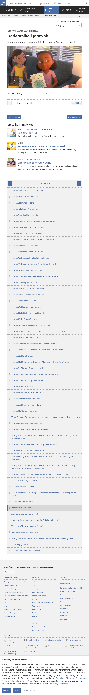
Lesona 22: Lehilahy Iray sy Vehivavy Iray (28, 313)
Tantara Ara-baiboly (39, 627)
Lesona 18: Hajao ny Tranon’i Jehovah (27, 288)
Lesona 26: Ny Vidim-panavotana (25, 337)
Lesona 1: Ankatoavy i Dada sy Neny (27, 190)
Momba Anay (65, 583)
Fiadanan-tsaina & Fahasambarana (16, 596)
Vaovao (63, 577)
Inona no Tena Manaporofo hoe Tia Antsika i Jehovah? (35, 520)
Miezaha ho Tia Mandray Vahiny (25, 532)
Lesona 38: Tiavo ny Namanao (24, 411)
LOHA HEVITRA (44, 183)
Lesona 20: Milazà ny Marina (23, 301)
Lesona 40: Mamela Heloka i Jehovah (27, 423)
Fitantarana (64, 616)
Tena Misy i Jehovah (20, 544)
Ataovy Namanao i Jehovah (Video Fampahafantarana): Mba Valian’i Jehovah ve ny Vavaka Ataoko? (45, 437)
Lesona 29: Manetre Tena (22, 356)
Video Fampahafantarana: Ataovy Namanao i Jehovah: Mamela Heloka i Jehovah (46, 417)
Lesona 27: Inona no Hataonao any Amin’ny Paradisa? (34, 343)
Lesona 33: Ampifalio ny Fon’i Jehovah (27, 380)
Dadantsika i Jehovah (21, 507)
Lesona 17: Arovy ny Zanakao (24, 282)
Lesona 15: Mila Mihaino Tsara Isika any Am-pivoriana (34, 276)
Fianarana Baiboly (10, 589)
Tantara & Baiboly (10, 616)
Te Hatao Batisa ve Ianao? (22, 486)
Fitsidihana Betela (66, 598)
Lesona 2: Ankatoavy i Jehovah (24, 196)
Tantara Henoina (38, 630)
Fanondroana (36, 609)
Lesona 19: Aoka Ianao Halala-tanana (27, 294)
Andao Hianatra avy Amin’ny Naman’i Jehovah (42, 146)
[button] (30, 10)
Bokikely (35, 589)
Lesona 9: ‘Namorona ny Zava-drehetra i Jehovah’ (32, 239)
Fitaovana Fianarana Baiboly (13, 592)
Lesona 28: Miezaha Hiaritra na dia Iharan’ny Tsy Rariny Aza (37, 349)
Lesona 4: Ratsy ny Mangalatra (24, 209)
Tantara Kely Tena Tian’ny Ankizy (25, 550)
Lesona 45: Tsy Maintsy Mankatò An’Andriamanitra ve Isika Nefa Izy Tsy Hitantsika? (42, 458)
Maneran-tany (65, 619)
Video (16, 16)
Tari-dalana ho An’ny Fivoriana (42, 602)
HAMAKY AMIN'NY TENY (70, 21)
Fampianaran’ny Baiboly (12, 577)
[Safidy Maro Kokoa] (85, 16)
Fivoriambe (64, 609)
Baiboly (34, 582)
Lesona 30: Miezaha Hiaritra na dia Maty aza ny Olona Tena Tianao (40, 362)
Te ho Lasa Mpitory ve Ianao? (24, 480)
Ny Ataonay (64, 612)
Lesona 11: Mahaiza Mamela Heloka (27, 252)
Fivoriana (63, 602)
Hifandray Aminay (66, 595)
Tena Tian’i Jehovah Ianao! (22, 501)
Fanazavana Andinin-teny (12, 585)
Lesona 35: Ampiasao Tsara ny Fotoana (28, 392)
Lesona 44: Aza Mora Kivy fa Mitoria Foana (29, 450)
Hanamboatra (29, 690)
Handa (16, 690)
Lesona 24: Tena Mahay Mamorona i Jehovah (30, 325)
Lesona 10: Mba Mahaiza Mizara (25, 245)
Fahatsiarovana (65, 605)
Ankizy (6, 606)
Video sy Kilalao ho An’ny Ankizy (34, 162)
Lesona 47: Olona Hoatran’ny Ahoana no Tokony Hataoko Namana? (40, 474)
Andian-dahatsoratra (39, 596)
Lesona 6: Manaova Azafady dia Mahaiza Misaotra (33, 221)
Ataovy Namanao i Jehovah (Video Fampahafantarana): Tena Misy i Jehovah (44, 538)
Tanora (6, 602)
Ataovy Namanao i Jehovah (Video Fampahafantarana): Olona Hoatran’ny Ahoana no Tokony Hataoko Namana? (43, 467)
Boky (34, 585)
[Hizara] (80, 16)
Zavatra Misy (5, 16)
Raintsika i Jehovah (28, 132)
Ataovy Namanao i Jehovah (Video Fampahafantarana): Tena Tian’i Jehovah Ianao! (43, 494)
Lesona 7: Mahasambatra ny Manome (27, 227)
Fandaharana (36, 606)
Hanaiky (6, 690)
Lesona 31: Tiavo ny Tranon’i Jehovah (27, 368)
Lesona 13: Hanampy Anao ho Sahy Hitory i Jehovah (33, 264)
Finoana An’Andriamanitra (13, 609)
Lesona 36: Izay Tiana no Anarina (25, 398)
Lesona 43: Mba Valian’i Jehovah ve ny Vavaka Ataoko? (34, 444)
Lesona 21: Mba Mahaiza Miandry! (26, 307)
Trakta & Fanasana (38, 592)
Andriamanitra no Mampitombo (25, 514)
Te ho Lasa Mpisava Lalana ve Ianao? (27, 526)
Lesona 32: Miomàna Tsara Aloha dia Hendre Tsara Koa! (35, 374)
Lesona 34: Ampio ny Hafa (22, 386)
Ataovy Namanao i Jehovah (31, 16)
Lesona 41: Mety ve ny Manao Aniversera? (29, 429)
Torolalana (35, 613)
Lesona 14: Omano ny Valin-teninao (26, 270)
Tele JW (34, 616)
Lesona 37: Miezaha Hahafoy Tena (26, 405)
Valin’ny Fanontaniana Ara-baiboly (15, 582)
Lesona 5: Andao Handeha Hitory (25, 215)
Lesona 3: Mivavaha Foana (22, 203)
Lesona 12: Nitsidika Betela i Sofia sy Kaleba (30, 258)
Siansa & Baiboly (9, 613)
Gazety (34, 599)
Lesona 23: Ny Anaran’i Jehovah (25, 319)
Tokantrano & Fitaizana (12, 599)
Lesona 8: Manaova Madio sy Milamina (28, 233)
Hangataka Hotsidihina (68, 591)
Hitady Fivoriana (31, 640)
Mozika (34, 623)
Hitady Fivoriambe (52, 640)
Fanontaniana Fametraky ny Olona (72, 588)
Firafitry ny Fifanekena (58, 683)
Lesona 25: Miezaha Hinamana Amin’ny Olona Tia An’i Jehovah (38, 331)
